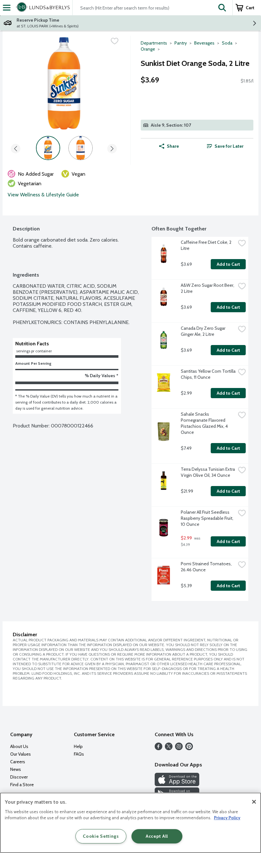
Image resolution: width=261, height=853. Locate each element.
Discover (19, 777)
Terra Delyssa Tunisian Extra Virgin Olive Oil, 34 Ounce (208, 472)
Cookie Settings (101, 836)
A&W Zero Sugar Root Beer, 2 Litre (208, 288)
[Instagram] (179, 748)
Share (173, 146)
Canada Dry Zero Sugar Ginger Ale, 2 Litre (203, 331)
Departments (154, 43)
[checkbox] (114, 41)
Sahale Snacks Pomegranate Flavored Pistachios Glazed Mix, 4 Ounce (205, 423)
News (15, 769)
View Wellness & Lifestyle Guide (43, 195)
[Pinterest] (189, 748)
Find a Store (22, 784)
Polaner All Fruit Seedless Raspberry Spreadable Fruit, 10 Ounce (207, 518)
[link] (225, 146)
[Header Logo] (41, 7)
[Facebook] (158, 748)
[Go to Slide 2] (80, 148)
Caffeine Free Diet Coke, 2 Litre (206, 245)
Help (78, 746)
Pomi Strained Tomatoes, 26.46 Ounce (207, 567)
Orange (148, 49)
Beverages (204, 43)
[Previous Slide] (16, 147)
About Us (19, 746)
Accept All (157, 836)
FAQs (79, 754)
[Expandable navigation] (7, 8)
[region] (130, 823)
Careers (17, 762)
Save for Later (229, 146)
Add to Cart (228, 264)
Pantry (180, 43)
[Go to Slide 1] (48, 148)
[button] (222, 7)
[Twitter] (169, 748)
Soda (227, 43)
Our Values (20, 754)
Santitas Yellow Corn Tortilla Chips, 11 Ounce (208, 374)
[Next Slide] (112, 147)
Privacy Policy (227, 817)
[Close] (254, 802)
